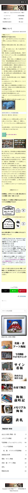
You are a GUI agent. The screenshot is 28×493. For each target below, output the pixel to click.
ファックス (23, 270)
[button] (25, 311)
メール (17, 270)
